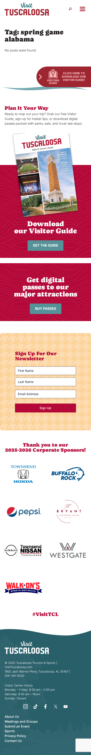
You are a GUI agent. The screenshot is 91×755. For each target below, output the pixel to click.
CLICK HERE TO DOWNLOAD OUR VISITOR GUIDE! (74, 76)
